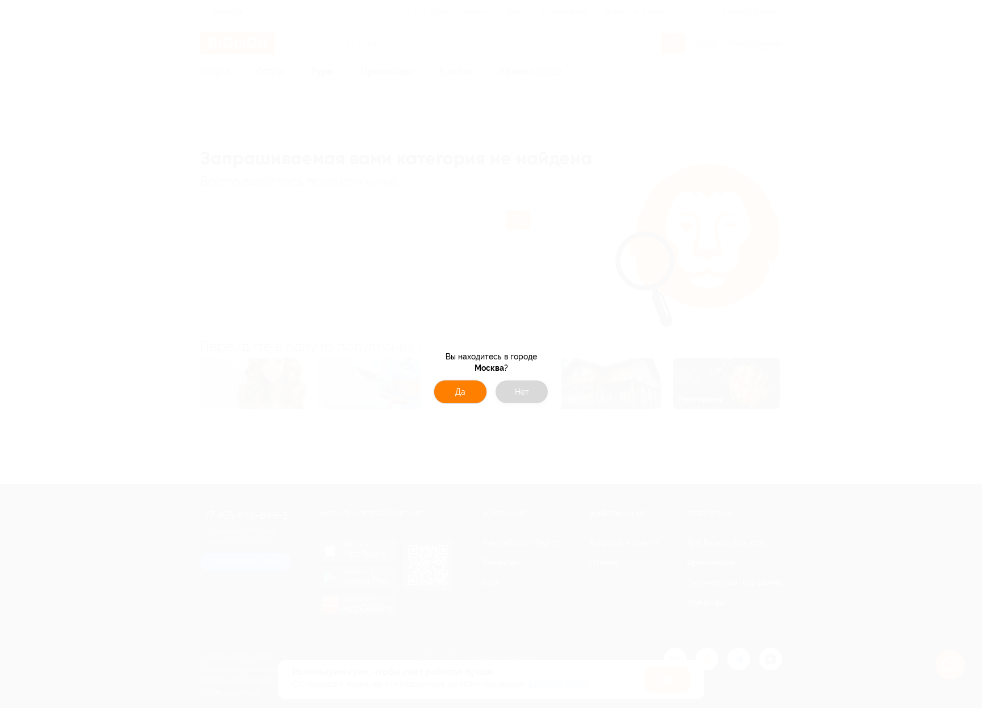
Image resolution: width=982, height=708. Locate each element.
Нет (522, 391)
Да (460, 391)
